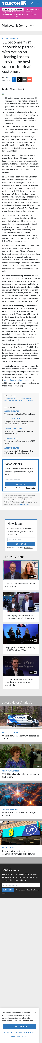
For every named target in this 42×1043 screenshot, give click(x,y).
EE (8, 77)
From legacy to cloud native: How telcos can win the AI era (19, 617)
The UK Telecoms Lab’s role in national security (20, 585)
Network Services (18, 25)
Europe (22, 398)
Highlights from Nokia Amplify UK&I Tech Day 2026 (20, 648)
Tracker (30, 401)
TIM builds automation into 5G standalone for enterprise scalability (20, 682)
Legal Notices (24, 504)
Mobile (28, 398)
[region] (19, 1025)
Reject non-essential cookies (19, 1032)
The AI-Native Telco (13, 428)
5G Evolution (8, 848)
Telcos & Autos (11, 438)
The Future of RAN (10, 809)
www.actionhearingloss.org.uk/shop (18, 380)
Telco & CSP (22, 401)
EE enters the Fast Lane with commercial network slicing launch (18, 852)
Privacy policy (30, 488)
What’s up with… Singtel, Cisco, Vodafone (19, 414)
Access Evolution (12, 411)
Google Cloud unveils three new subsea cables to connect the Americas (19, 423)
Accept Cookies (19, 1026)
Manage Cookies (19, 1036)
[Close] (35, 1012)
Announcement (9, 398)
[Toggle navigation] (38, 3)
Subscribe (20, 484)
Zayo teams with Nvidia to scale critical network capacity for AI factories (18, 452)
